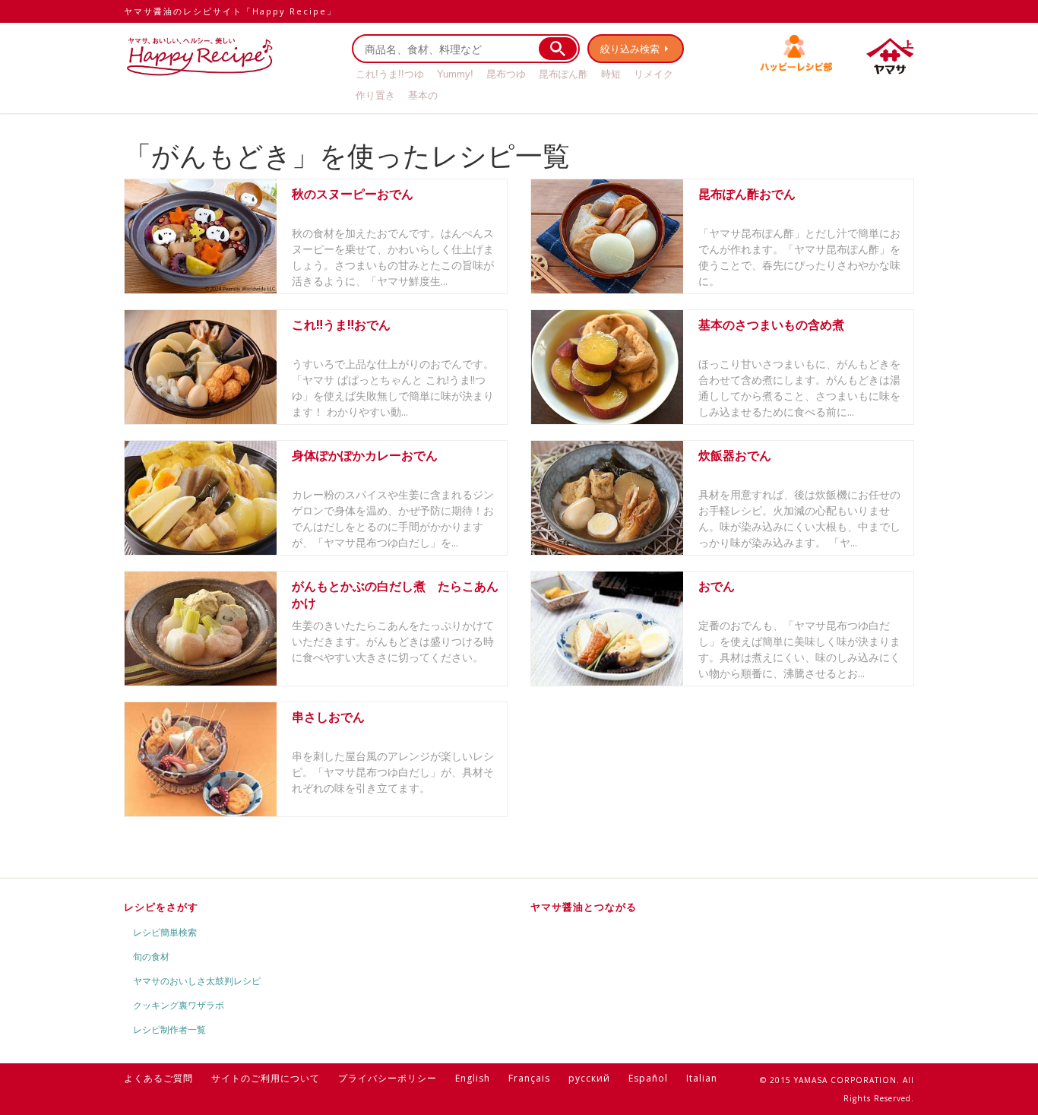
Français (529, 1078)
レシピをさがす (161, 907)
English (472, 1078)
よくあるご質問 (158, 1078)
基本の (423, 95)
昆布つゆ (506, 74)
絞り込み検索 (630, 48)
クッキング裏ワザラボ (178, 1005)
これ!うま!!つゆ (390, 74)
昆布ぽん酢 (563, 74)
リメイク (653, 74)
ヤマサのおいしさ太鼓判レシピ (197, 980)
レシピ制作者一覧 (169, 1029)
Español (648, 1078)
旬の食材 (151, 956)
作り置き (375, 95)
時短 (611, 74)
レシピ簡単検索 (165, 932)
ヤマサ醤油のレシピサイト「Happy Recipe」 (230, 11)
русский (589, 1078)
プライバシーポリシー (387, 1078)
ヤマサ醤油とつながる (583, 907)
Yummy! (455, 74)
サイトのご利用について (265, 1078)
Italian (701, 1078)
